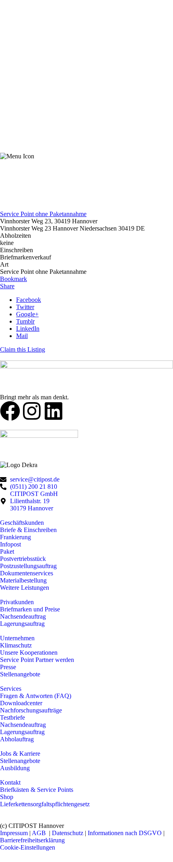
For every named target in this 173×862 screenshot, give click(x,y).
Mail (22, 335)
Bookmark (13, 278)
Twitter (25, 307)
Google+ (27, 314)
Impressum (14, 833)
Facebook (28, 299)
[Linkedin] (53, 411)
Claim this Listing (22, 349)
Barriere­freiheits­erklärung (32, 840)
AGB (39, 833)
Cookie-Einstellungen (27, 847)
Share (7, 286)
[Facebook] (10, 411)
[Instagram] (32, 411)
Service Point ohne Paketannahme (43, 213)
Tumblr (25, 321)
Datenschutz (68, 833)
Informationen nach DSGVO (125, 833)
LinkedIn (27, 328)
